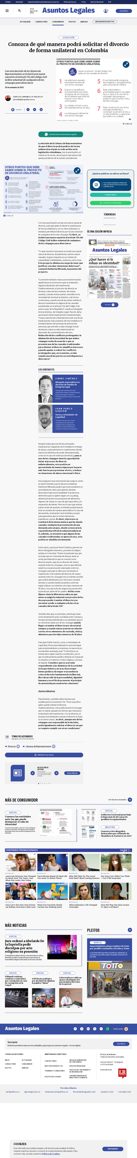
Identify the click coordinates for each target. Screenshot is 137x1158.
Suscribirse (124, 11)
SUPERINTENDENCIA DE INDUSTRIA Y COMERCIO (78, 1077)
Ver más (107, 305)
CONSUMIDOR (58, 22)
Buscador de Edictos (104, 22)
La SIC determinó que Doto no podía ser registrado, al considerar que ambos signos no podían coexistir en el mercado (108, 955)
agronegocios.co (32, 1092)
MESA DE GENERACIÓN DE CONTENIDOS (77, 1061)
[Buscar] (19, 11)
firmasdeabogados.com (84, 1092)
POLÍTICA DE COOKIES (53, 1077)
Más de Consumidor (21, 800)
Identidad (19, 2)
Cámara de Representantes (38, 746)
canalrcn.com (106, 1092)
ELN (109, 2)
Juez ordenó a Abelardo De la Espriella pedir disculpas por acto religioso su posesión (24, 946)
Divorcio (12, 746)
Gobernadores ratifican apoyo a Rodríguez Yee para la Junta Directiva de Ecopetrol (70, 981)
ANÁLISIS (84, 22)
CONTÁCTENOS (51, 1061)
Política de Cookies (51, 1154)
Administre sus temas (45, 755)
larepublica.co (12, 1092)
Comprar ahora (110, 195)
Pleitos (93, 930)
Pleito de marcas (70, 2)
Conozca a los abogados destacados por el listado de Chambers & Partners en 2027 (116, 833)
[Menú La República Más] (7, 11)
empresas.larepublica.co (56, 1092)
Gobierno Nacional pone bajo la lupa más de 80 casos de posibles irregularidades (116, 817)
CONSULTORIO (41, 22)
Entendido (113, 1149)
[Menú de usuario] (106, 11)
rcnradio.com (124, 1092)
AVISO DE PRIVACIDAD (77, 1066)
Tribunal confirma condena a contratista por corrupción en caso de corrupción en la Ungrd (16, 981)
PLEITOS (72, 22)
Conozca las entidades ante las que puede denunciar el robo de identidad (18, 820)
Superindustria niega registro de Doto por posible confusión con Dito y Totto (109, 947)
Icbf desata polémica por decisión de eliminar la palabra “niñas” (43, 981)
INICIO (7, 1060)
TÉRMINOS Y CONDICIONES (55, 1071)
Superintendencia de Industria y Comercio (43, 2)
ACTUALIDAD (25, 22)
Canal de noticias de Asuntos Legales (63, 134)
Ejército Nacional (97, 2)
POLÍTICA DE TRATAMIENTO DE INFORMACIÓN (80, 1071)
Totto (83, 2)
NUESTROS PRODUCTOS (54, 1066)
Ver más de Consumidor (117, 800)
